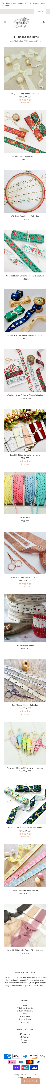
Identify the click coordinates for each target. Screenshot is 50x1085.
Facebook (26, 1034)
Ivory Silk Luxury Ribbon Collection (25, 93)
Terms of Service (25, 1019)
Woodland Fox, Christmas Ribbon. (25, 156)
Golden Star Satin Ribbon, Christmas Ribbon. (25, 335)
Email (26, 1043)
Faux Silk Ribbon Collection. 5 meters (25, 455)
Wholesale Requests (25, 1008)
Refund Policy (25, 1022)
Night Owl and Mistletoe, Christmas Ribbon (25, 827)
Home (11, 41)
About (25, 1005)
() (40, 11)
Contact (25, 1014)
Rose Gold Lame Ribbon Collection (25, 577)
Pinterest (25, 1037)
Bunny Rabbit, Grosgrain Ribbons (25, 890)
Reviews (30, 1081)
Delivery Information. (25, 1011)
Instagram (26, 1040)
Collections (19, 41)
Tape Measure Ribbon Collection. (25, 705)
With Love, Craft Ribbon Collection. (25, 216)
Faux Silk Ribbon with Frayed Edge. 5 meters (25, 950)
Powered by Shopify (25, 1077)
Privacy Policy (25, 1016)
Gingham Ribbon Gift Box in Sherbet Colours (25, 768)
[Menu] (5, 22)
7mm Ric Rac (25, 518)
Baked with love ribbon (25, 645)
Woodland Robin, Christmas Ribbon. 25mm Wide (25, 276)
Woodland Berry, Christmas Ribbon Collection (25, 395)
